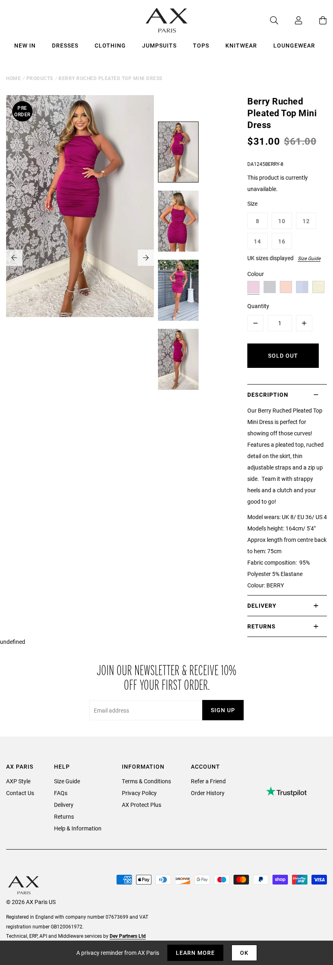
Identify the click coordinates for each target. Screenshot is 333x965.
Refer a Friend (208, 781)
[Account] (290, 20)
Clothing (110, 45)
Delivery (64, 805)
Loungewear (294, 45)
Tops (201, 45)
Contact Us (20, 793)
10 (281, 221)
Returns (64, 816)
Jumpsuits (159, 45)
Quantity (258, 306)
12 (306, 221)
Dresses (65, 45)
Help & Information (78, 828)
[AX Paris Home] (167, 20)
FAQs (60, 793)
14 (257, 241)
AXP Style (18, 781)
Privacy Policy (139, 793)
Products (39, 78)
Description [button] (267, 394)
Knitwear (241, 45)
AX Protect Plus (141, 805)
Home (13, 78)
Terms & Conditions (146, 781)
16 (281, 241)
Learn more (195, 952)
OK (244, 952)
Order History (208, 793)
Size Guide (309, 258)
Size (252, 203)
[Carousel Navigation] (80, 258)
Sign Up (223, 710)
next (146, 258)
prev (14, 258)
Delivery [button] (262, 605)
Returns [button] (261, 626)
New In (25, 45)
